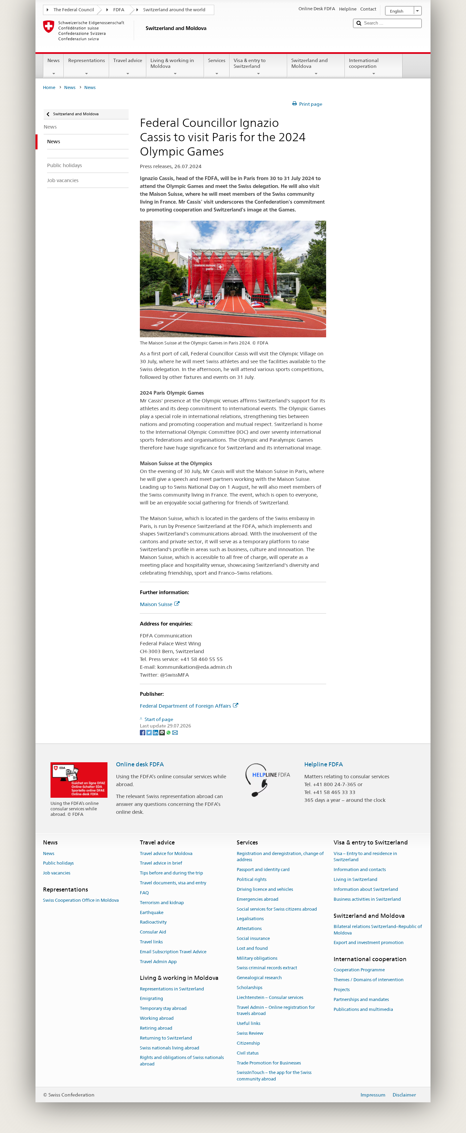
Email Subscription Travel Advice (173, 951)
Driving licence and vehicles (265, 889)
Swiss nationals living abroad (169, 1047)
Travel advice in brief (161, 863)
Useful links (248, 1023)
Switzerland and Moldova (309, 63)
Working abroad (157, 1018)
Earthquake (151, 912)
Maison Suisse (156, 604)
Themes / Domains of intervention (369, 980)
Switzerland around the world (174, 9)
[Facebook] (143, 732)
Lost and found (252, 948)
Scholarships (249, 987)
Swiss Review (250, 1033)
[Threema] (162, 732)
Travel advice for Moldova (166, 853)
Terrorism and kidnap (162, 902)
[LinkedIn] (156, 732)
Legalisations (250, 919)
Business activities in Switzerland (367, 899)
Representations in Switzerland (172, 988)
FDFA (118, 9)
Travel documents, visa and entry (173, 882)
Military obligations (257, 958)
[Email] (175, 732)
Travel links (151, 941)
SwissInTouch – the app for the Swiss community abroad (274, 1076)
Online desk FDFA (140, 764)
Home (49, 87)
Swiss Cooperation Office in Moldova (81, 900)
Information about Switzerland (366, 889)
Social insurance (253, 938)
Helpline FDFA (323, 764)
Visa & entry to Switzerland (250, 63)
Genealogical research (259, 977)
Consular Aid (153, 932)
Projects (342, 989)
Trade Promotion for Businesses (269, 1062)
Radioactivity (153, 922)
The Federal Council (74, 9)
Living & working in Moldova (172, 63)
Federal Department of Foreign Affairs (185, 706)
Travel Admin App (158, 961)
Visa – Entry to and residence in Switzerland (365, 857)
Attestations (249, 928)
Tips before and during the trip (171, 873)
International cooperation (364, 63)
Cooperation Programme (359, 970)
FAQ (144, 892)
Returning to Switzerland (166, 1038)
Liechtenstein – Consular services (270, 997)
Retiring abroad (156, 1028)
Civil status (248, 1053)
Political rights (251, 879)
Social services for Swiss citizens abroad (277, 909)
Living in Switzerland (355, 879)
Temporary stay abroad (163, 1008)
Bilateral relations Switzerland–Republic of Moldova (378, 930)
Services (216, 60)
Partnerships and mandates (361, 999)
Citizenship (248, 1043)
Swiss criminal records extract (267, 968)
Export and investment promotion (369, 942)
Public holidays (58, 863)
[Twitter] (149, 732)
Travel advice (127, 60)
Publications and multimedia (363, 1009)
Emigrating (151, 998)
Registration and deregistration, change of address (280, 857)
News (53, 60)
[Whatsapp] (169, 732)
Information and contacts (360, 869)
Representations (86, 60)
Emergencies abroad (257, 899)
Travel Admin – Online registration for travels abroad (276, 1010)
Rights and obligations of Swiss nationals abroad (182, 1061)
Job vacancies (56, 873)
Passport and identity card (263, 869)
